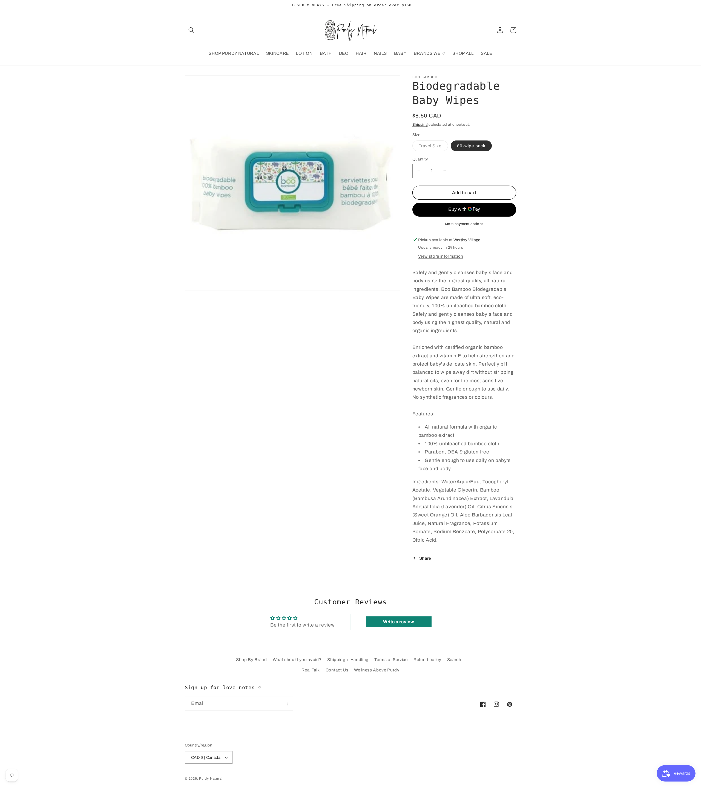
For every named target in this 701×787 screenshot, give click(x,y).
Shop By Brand (251, 659)
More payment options (464, 224)
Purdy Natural (211, 778)
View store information (440, 256)
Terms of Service (391, 659)
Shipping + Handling (348, 659)
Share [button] (425, 558)
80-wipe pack (471, 145)
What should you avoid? (297, 659)
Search (454, 659)
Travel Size (433, 147)
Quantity (420, 159)
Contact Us (337, 670)
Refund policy (427, 659)
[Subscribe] (286, 704)
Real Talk (310, 670)
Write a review (398, 621)
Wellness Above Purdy (376, 670)
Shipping (420, 124)
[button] (191, 30)
